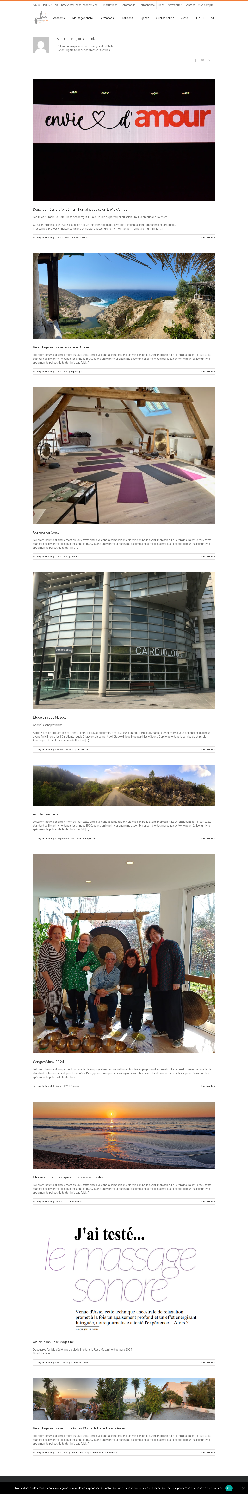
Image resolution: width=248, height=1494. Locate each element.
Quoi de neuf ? (165, 18)
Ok (229, 1488)
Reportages (76, 371)
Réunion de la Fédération (105, 1452)
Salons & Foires (80, 237)
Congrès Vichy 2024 (48, 1062)
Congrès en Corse (46, 532)
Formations (107, 18)
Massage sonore (82, 18)
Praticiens (127, 18)
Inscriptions (110, 5)
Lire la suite (207, 237)
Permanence (147, 5)
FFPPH (199, 18)
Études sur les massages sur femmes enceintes (68, 1177)
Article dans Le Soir (47, 814)
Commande (128, 5)
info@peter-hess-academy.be (79, 5)
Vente (184, 18)
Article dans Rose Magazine (53, 1342)
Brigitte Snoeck (44, 237)
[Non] (243, 1488)
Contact (190, 5)
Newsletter (175, 5)
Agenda (144, 18)
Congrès (75, 556)
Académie (59, 18)
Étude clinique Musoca (50, 717)
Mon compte (206, 5)
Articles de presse (86, 838)
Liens (161, 5)
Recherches (83, 749)
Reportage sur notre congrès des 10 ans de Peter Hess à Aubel (79, 1428)
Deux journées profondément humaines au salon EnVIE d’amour (81, 209)
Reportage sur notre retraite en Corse (61, 347)
